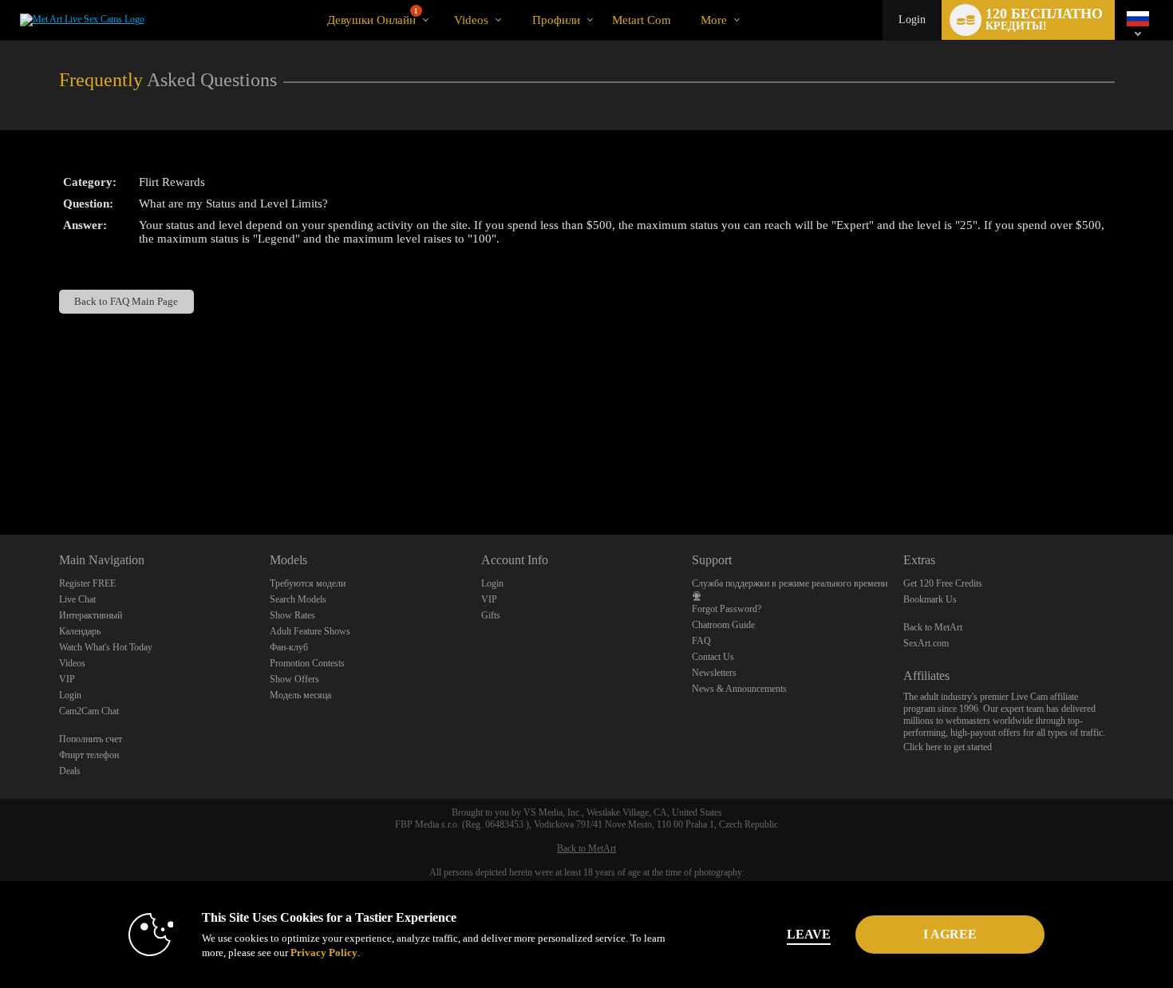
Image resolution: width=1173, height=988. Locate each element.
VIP (67, 679)
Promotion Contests (307, 663)
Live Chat (77, 599)
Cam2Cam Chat (89, 711)
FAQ (701, 640)
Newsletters (714, 672)
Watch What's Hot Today (105, 647)
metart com (641, 20)
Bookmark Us (930, 599)
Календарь (80, 631)
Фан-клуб (289, 647)
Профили (556, 20)
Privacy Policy (323, 952)
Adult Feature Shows (310, 631)
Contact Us (713, 656)
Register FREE (87, 583)
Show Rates (292, 615)
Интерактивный (90, 615)
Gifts (490, 615)
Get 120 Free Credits (942, 583)
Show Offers (294, 679)
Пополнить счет (90, 739)
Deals (70, 771)
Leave (809, 934)
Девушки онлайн (372, 16)
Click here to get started (947, 747)
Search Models (298, 599)
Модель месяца (300, 695)
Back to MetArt (932, 627)
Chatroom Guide (723, 624)
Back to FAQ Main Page (126, 301)
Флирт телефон (89, 755)
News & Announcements (739, 688)
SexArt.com (926, 643)
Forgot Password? (726, 609)
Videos (471, 20)
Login (912, 20)
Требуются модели (308, 583)
